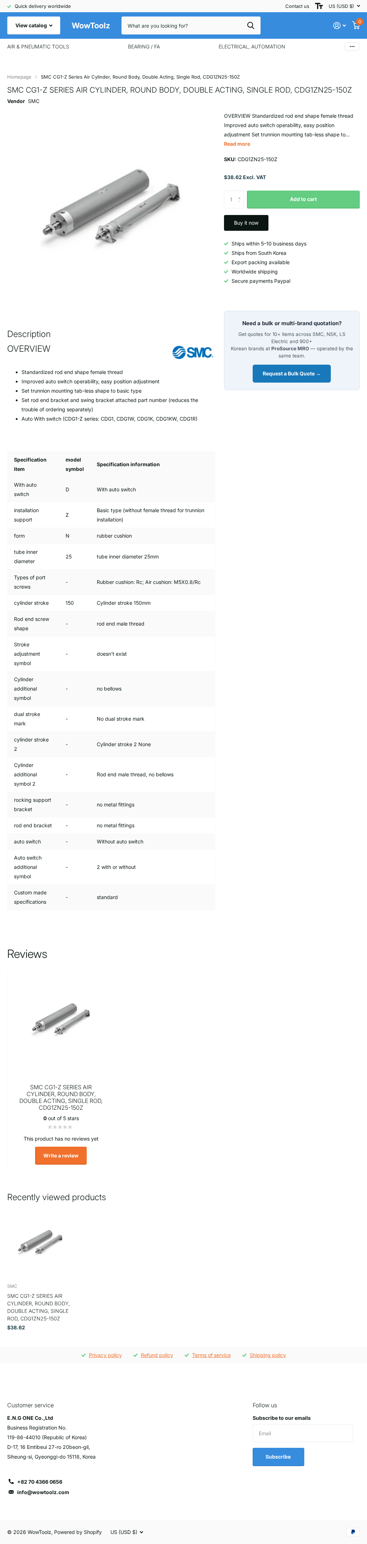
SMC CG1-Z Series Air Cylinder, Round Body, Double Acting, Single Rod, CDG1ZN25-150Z (38, 1307)
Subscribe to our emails (282, 1418)
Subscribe (279, 1457)
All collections (38, 47)
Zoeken (251, 25)
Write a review (60, 1155)
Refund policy (157, 1355)
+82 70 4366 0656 (39, 1482)
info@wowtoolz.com (43, 1492)
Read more (237, 144)
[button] (241, 193)
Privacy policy (105, 1355)
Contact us (297, 6)
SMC (33, 101)
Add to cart (303, 199)
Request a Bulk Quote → (292, 373)
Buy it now (246, 223)
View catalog (31, 25)
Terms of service (211, 1355)
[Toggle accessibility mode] (319, 6)
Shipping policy (268, 1355)
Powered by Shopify (78, 1532)
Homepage (19, 77)
